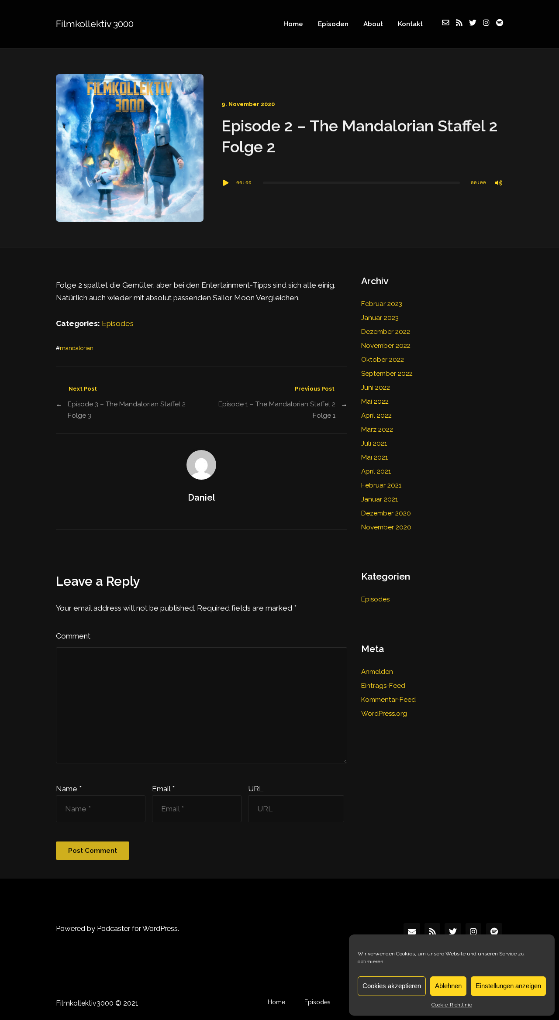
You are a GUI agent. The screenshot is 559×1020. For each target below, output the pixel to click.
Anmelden (377, 672)
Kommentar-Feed (388, 700)
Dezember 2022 (385, 332)
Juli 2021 (374, 443)
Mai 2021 (374, 457)
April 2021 (376, 471)
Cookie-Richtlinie (451, 1005)
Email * (163, 788)
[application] (362, 183)
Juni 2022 (375, 388)
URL (255, 788)
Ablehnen (448, 985)
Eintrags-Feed (383, 686)
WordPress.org (384, 714)
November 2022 (386, 346)
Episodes (118, 323)
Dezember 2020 (386, 513)
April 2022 (376, 415)
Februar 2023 (381, 304)
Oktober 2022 (382, 360)
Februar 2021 (381, 485)
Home (293, 24)
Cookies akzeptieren (391, 985)
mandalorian (76, 348)
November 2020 (386, 527)
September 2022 (387, 374)
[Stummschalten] (498, 183)
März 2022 (377, 429)
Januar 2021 (379, 499)
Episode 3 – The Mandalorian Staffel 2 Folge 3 (127, 409)
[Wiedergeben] (225, 183)
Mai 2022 (375, 401)
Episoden (333, 24)
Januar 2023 (380, 318)
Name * (69, 788)
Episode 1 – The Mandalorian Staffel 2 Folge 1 (276, 409)
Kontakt (410, 24)
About (373, 24)
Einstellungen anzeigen (508, 985)
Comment (73, 636)
